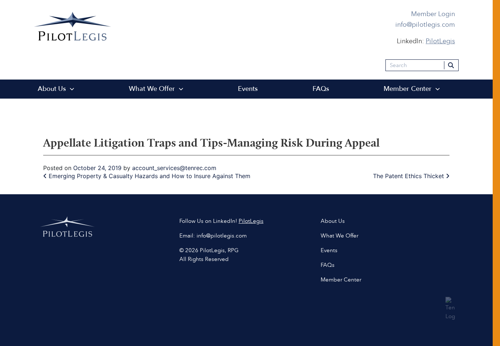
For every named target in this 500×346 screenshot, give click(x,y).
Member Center (408, 88)
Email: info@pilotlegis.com (213, 235)
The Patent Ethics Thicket (409, 176)
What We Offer (152, 88)
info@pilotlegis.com (425, 24)
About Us (52, 88)
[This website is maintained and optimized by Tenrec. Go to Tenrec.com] (450, 307)
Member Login (433, 13)
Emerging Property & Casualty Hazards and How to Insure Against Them (148, 176)
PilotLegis (251, 220)
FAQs (321, 88)
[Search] (451, 65)
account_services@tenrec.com (174, 168)
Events (248, 88)
